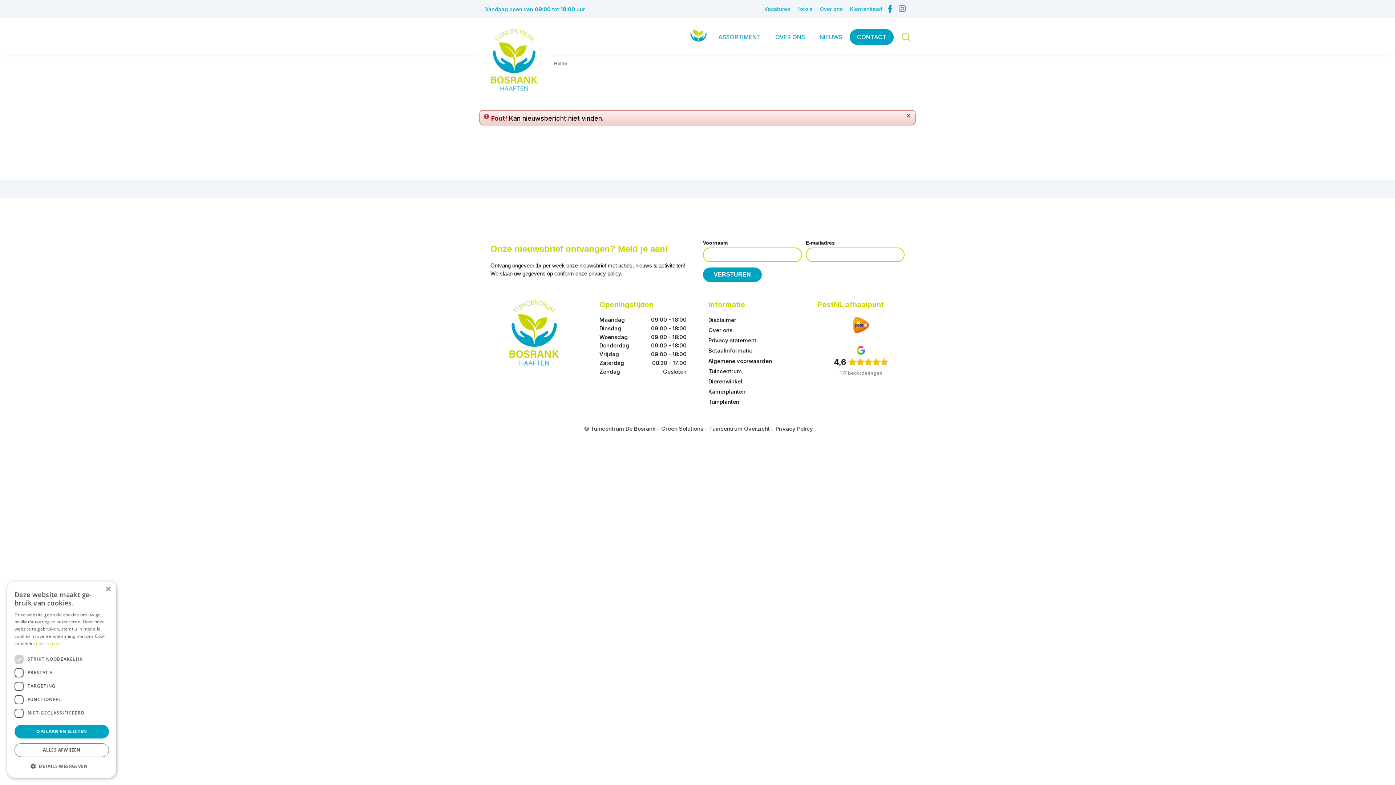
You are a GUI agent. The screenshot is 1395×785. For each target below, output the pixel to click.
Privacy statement (732, 340)
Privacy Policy (794, 428)
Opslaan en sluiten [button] (61, 731)
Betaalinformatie (730, 350)
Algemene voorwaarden (740, 361)
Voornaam (715, 243)
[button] (62, 766)
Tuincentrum (725, 371)
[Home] (698, 35)
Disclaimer (722, 320)
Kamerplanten (726, 391)
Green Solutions (682, 428)
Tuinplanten (723, 401)
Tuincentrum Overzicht (739, 428)
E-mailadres (820, 243)
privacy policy (605, 273)
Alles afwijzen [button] (62, 750)
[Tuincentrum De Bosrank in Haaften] (514, 60)
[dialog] (61, 679)
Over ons (720, 330)
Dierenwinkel (725, 381)
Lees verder (48, 643)
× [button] (108, 589)
